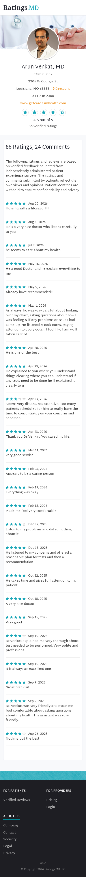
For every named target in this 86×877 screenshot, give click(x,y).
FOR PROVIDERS (58, 791)
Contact (9, 833)
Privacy (9, 853)
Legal (7, 846)
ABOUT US (11, 816)
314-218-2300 (43, 96)
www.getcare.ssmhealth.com (43, 103)
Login (50, 807)
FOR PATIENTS (14, 791)
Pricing (51, 800)
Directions (62, 89)
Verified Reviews (16, 800)
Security (10, 840)
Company (11, 826)
